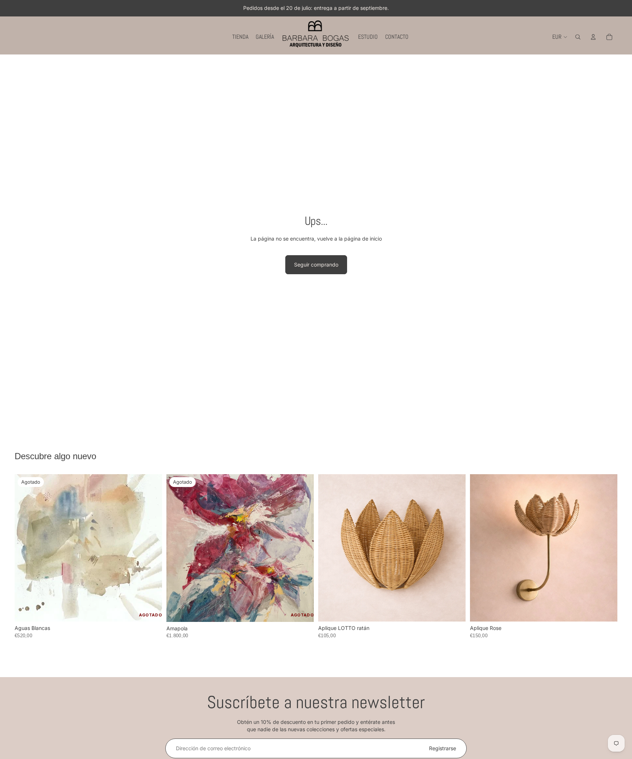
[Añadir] (454, 610)
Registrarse (442, 748)
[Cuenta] (593, 37)
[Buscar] (578, 37)
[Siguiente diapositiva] (151, 548)
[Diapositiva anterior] (26, 548)
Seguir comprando (316, 264)
